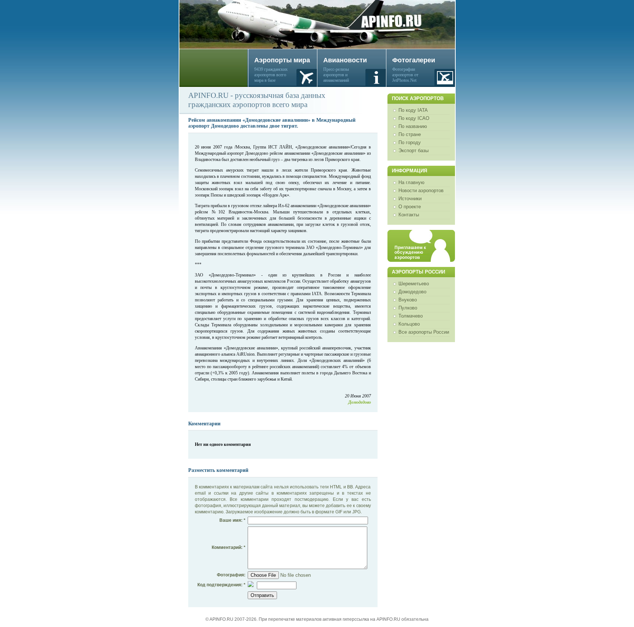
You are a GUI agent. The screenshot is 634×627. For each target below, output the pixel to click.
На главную (411, 182)
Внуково (407, 299)
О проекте (409, 206)
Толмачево (410, 316)
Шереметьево (413, 283)
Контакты (408, 214)
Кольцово (409, 324)
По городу (409, 142)
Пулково (407, 308)
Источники (410, 198)
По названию (412, 126)
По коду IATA (413, 110)
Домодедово (412, 291)
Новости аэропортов (421, 190)
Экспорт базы (413, 150)
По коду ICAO (413, 118)
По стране (409, 134)
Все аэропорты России (423, 332)
